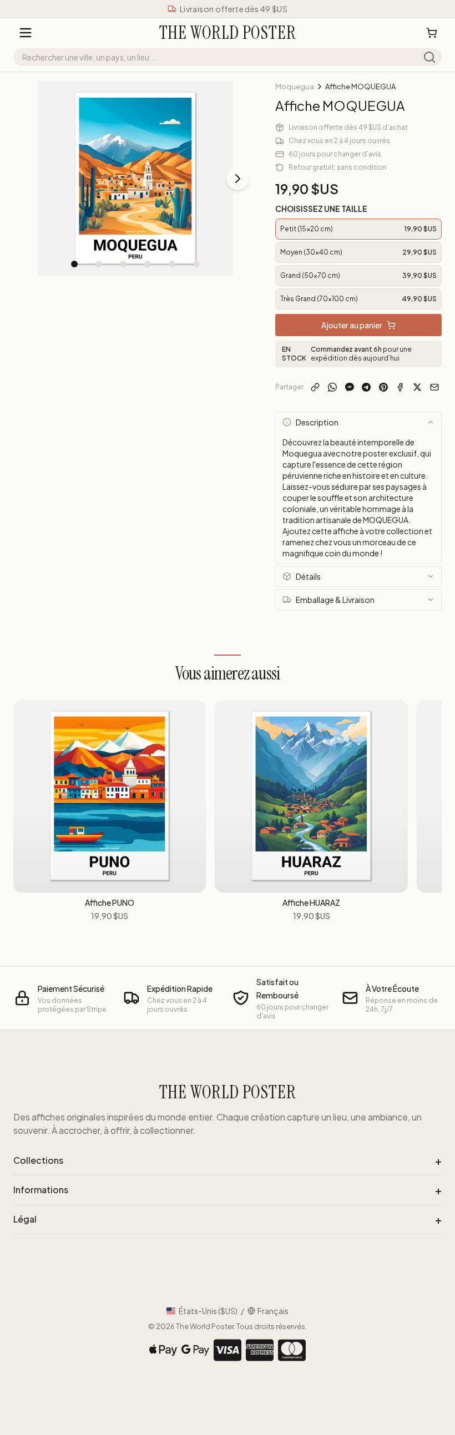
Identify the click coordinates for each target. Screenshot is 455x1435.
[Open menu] (25, 33)
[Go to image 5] (172, 264)
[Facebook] (400, 387)
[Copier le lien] (315, 387)
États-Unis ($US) (208, 1311)
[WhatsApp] (332, 387)
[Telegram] (366, 387)
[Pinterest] (383, 387)
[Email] (434, 387)
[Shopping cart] (432, 33)
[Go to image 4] (147, 264)
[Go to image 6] (196, 264)
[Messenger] (349, 387)
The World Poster (205, 1326)
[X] (417, 387)
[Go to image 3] (123, 264)
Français (273, 1311)
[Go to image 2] (99, 264)
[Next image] (237, 179)
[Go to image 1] (74, 264)
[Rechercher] (429, 57)
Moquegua (294, 86)
